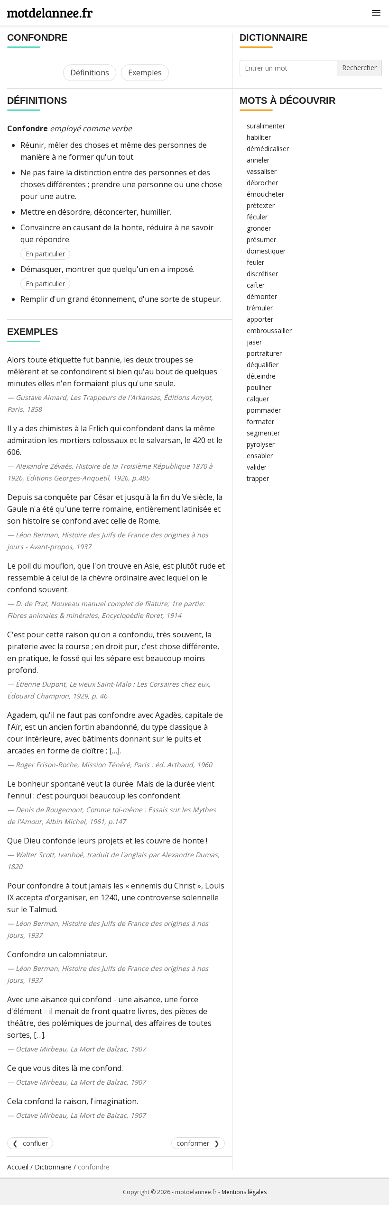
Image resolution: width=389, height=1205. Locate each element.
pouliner (259, 387)
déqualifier (262, 364)
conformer (192, 1143)
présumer (261, 239)
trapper (258, 478)
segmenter (263, 432)
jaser (254, 341)
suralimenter (266, 125)
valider (257, 466)
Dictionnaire (53, 1166)
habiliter (259, 137)
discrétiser (262, 273)
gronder (259, 228)
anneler (258, 159)
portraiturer (264, 353)
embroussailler (269, 330)
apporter (260, 319)
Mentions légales (244, 1192)
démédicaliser (268, 148)
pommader (264, 410)
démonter (262, 296)
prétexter (261, 205)
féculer (257, 216)
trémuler (260, 307)
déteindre (261, 376)
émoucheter (265, 194)
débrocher (262, 182)
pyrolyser (261, 444)
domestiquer (266, 250)
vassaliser (262, 171)
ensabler (260, 455)
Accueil (17, 1166)
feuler (255, 262)
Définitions (89, 72)
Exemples (145, 72)
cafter (256, 285)
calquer (258, 398)
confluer (35, 1143)
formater (260, 421)
